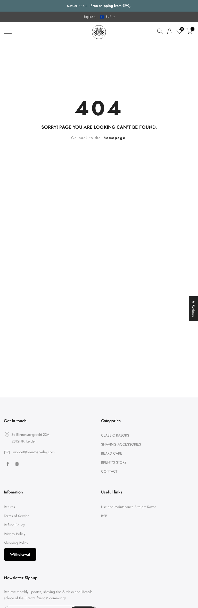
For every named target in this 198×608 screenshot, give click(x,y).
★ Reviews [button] (193, 308)
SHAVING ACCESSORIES (121, 444)
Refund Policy (14, 524)
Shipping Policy (16, 542)
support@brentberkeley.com (33, 452)
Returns (9, 506)
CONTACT (109, 471)
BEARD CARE (111, 453)
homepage (115, 137)
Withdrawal (20, 554)
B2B (104, 515)
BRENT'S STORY (114, 462)
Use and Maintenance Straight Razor (128, 506)
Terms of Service (16, 515)
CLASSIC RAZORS (115, 435)
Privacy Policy (14, 533)
